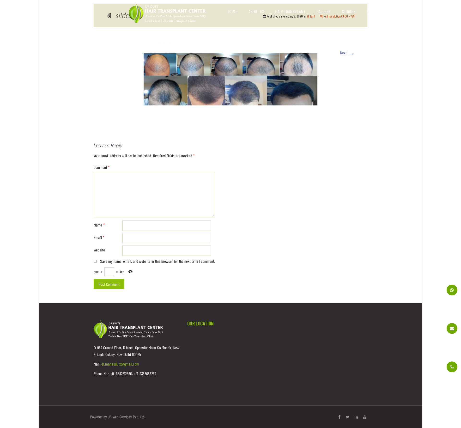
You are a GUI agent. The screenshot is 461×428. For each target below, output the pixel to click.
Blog (370, 11)
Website (99, 249)
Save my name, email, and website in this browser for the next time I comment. (157, 261)
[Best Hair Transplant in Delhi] (167, 12)
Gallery (324, 11)
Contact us (395, 11)
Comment (102, 167)
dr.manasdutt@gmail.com (120, 364)
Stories (348, 11)
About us (256, 11)
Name (99, 224)
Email (99, 237)
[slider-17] (230, 78)
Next (347, 52)
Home (232, 11)
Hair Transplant (290, 11)
